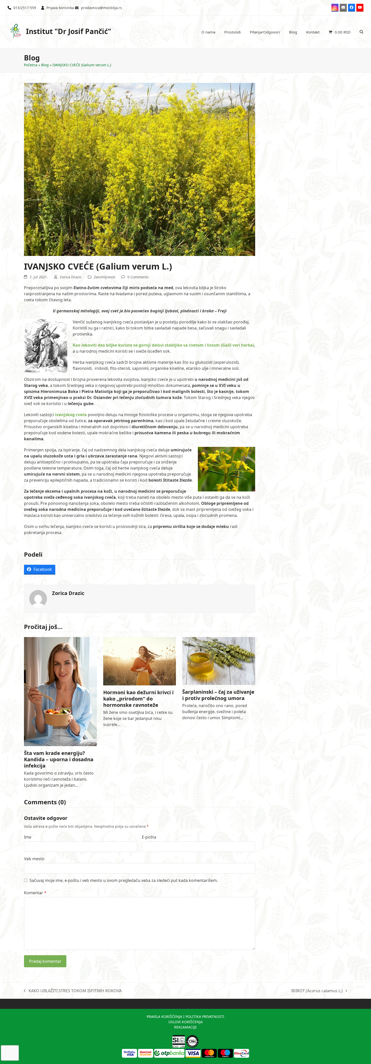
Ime (27, 837)
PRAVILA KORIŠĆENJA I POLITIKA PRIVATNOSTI (185, 1016)
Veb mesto (34, 858)
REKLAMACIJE (185, 1027)
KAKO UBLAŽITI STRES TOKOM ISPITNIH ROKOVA (73, 991)
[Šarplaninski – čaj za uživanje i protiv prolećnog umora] (218, 660)
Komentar (35, 892)
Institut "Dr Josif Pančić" (68, 31)
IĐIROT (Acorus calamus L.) (317, 991)
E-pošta (149, 837)
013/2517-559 (24, 7)
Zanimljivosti (104, 277)
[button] (340, 32)
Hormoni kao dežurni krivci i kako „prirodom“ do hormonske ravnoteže (138, 698)
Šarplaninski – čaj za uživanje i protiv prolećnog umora (218, 695)
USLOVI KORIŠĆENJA (185, 1021)
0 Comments (138, 277)
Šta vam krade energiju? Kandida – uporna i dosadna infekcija (58, 759)
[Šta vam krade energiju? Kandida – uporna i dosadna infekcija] (60, 691)
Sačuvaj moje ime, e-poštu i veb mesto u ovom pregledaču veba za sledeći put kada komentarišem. (124, 880)
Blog (45, 64)
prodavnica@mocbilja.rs (101, 7)
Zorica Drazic (71, 277)
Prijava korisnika (60, 7)
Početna (30, 64)
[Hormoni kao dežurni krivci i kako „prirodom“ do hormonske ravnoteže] (139, 660)
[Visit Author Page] (38, 598)
